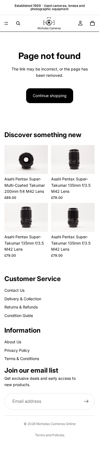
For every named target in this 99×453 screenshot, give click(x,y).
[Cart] (92, 23)
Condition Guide (18, 315)
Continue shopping (50, 95)
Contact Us (14, 290)
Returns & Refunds (21, 307)
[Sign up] (86, 401)
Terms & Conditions (21, 358)
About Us (12, 341)
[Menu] (6, 23)
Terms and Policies (49, 435)
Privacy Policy (17, 350)
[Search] (18, 23)
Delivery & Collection (22, 298)
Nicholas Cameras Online (56, 424)
